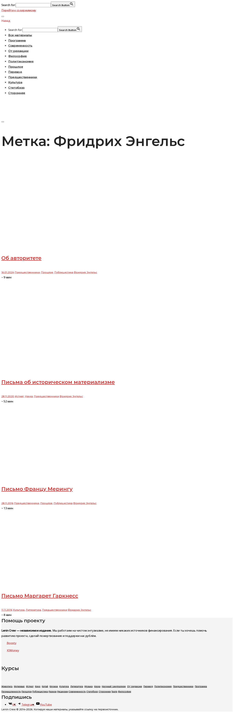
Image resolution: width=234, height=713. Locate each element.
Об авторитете (21, 258)
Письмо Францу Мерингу (37, 489)
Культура (15, 82)
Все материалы (20, 35)
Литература (33, 609)
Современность (20, 45)
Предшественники (22, 77)
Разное (53, 691)
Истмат (19, 396)
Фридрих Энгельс (85, 272)
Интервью (19, 686)
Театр (114, 691)
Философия (17, 56)
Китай (45, 686)
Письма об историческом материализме (58, 382)
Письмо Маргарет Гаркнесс (39, 596)
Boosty (11, 643)
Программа (17, 40)
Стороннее (16, 93)
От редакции (18, 51)
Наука (29, 396)
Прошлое (15, 66)
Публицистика (63, 272)
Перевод (15, 72)
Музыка (88, 686)
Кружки (54, 686)
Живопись (7, 686)
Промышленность (11, 691)
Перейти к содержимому (18, 10)
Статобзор (16, 87)
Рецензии (62, 691)
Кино (37, 686)
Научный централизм (114, 686)
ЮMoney (13, 650)
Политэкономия (21, 61)
